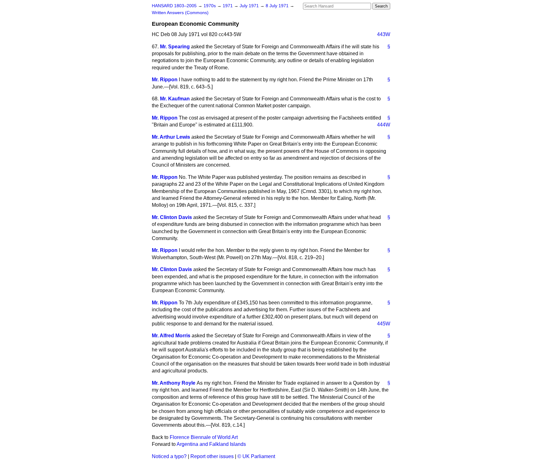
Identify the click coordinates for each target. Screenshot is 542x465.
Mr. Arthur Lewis (171, 137)
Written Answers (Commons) (180, 12)
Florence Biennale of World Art (204, 437)
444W (383, 124)
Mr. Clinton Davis (172, 217)
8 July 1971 (278, 5)
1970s (210, 5)
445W (383, 323)
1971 (228, 5)
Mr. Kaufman (175, 98)
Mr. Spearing (175, 46)
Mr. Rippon (165, 79)
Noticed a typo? (169, 456)
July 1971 (250, 5)
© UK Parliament (256, 456)
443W (383, 34)
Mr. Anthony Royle (173, 383)
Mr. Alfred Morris (171, 335)
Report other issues (212, 456)
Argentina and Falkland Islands (211, 444)
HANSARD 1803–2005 (174, 5)
